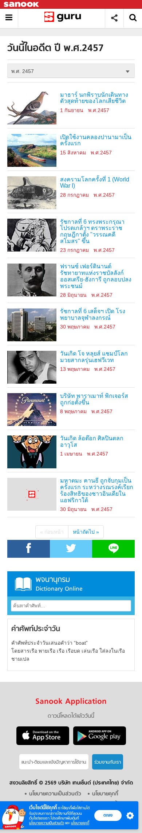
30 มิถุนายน (73, 509)
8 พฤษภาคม (73, 411)
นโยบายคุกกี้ (80, 823)
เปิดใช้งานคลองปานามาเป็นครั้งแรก (95, 140)
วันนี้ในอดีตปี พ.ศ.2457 (64, 18)
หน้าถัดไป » (86, 532)
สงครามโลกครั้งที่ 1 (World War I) (94, 182)
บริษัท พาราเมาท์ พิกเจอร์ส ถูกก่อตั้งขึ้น (94, 399)
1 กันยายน (71, 110)
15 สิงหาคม (73, 153)
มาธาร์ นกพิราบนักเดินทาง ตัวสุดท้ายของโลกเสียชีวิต (94, 98)
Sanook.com (22, 4)
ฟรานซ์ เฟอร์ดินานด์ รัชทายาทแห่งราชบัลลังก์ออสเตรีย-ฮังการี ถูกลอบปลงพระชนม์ (95, 276)
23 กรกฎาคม (74, 250)
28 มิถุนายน (73, 295)
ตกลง (108, 815)
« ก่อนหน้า (52, 532)
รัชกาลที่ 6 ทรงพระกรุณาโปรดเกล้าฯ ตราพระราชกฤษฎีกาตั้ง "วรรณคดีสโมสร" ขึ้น (92, 232)
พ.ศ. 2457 (22, 71)
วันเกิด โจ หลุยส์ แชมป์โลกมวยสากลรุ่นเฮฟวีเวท (94, 356)
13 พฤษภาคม (75, 369)
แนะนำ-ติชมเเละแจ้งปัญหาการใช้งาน (53, 762)
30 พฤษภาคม (75, 327)
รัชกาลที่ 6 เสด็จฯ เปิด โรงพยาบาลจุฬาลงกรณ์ (92, 314)
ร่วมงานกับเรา (107, 762)
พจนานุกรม (59, 584)
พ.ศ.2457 (98, 110)
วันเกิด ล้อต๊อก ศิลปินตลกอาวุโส (91, 441)
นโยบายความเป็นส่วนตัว (46, 823)
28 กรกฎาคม (74, 195)
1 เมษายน (71, 454)
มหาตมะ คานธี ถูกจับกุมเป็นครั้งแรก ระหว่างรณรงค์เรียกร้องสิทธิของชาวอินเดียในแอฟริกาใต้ (96, 490)
